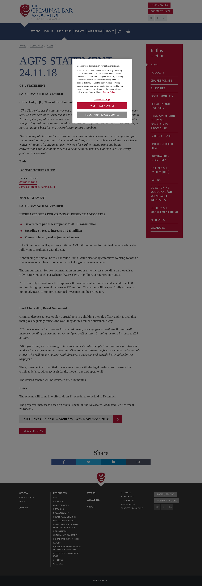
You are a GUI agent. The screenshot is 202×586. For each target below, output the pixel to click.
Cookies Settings (102, 99)
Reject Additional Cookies (102, 114)
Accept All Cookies (102, 105)
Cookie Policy (109, 92)
